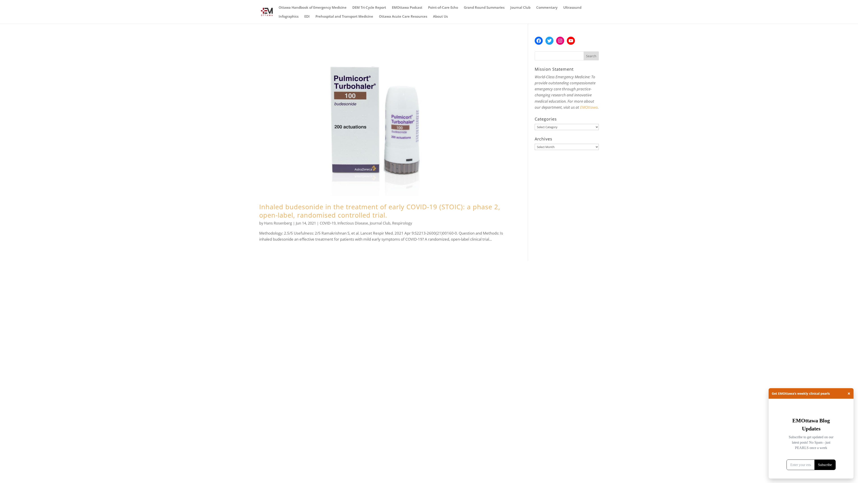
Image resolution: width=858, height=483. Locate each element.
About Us (440, 17)
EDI (307, 17)
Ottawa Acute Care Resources (403, 17)
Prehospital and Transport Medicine (344, 17)
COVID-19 (328, 223)
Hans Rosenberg (278, 223)
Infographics (289, 17)
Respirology (402, 223)
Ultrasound (572, 8)
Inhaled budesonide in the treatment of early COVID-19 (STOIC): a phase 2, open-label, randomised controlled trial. (379, 210)
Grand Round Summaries (484, 8)
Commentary (546, 8)
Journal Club (520, 8)
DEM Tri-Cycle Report (369, 8)
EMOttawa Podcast (407, 8)
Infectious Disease (352, 223)
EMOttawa (589, 107)
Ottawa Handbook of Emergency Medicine (313, 8)
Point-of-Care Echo (443, 8)
